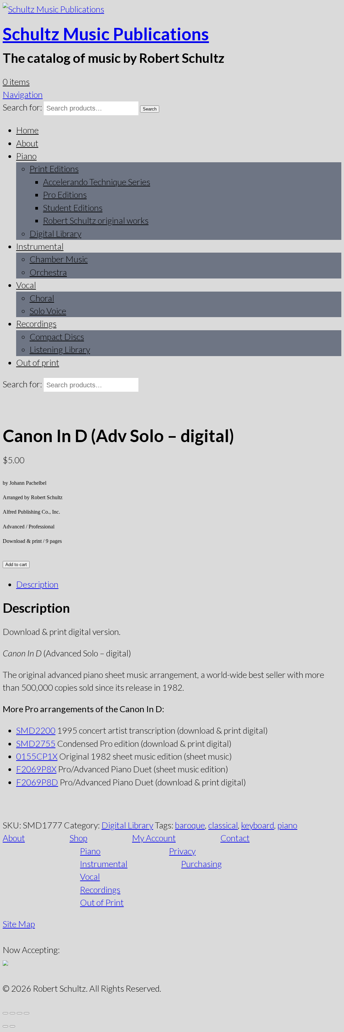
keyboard (257, 825)
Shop (78, 838)
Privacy (182, 851)
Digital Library (55, 233)
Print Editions (54, 169)
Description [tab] (37, 584)
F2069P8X (36, 769)
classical (223, 825)
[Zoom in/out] (5, 1013)
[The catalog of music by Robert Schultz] (53, 9)
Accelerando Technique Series (96, 182)
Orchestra (48, 272)
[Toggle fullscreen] (12, 1013)
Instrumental (39, 246)
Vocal (26, 285)
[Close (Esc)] (26, 1013)
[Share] (19, 1013)
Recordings (36, 323)
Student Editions (72, 208)
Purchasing (201, 864)
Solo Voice (48, 311)
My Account (154, 838)
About (27, 143)
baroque (190, 825)
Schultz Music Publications (106, 33)
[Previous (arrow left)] (5, 1026)
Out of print (37, 362)
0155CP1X (36, 756)
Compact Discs (57, 337)
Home (27, 130)
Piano (26, 156)
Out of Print (102, 902)
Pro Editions (65, 194)
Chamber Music (59, 259)
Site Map (19, 924)
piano (287, 825)
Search (150, 109)
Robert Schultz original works (95, 220)
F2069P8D (37, 782)
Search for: (22, 107)
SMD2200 (35, 730)
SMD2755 (35, 743)
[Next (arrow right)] (12, 1026)
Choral (42, 298)
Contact (235, 838)
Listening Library (60, 349)
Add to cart (16, 564)
